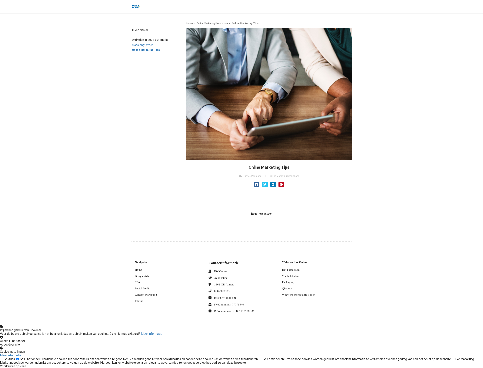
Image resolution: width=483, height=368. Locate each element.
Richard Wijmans (252, 176)
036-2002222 (222, 291)
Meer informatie (151, 334)
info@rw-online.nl (225, 297)
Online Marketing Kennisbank (284, 176)
